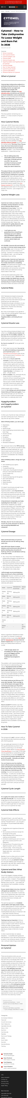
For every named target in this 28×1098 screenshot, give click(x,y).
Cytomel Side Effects (9, 70)
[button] (24, 7)
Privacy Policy (5, 1083)
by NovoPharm (7, 751)
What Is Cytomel (8, 53)
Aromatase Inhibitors (7, 1018)
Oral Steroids (4, 1032)
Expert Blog (4, 1085)
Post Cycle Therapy (6, 1036)
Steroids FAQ (4, 1081)
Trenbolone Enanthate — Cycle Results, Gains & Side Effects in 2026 (13, 1002)
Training (3, 1046)
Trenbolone (18, 355)
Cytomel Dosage (8, 65)
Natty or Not (4, 1028)
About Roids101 (5, 1077)
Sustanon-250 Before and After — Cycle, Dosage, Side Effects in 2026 (13, 1008)
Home (2, 11)
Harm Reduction (5, 1024)
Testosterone (9, 640)
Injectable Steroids (6, 1026)
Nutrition (3, 1030)
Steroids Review (5, 1044)
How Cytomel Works (9, 55)
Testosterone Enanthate (10, 353)
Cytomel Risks (7, 58)
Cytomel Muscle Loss (9, 60)
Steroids (7, 11)
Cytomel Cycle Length (9, 69)
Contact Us (4, 1079)
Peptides (3, 1034)
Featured (3, 1020)
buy (18, 749)
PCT (19, 638)
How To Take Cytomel (9, 67)
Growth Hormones (6, 1022)
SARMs (3, 1038)
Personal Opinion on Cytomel (11, 72)
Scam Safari (4, 1040)
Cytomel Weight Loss (9, 56)
